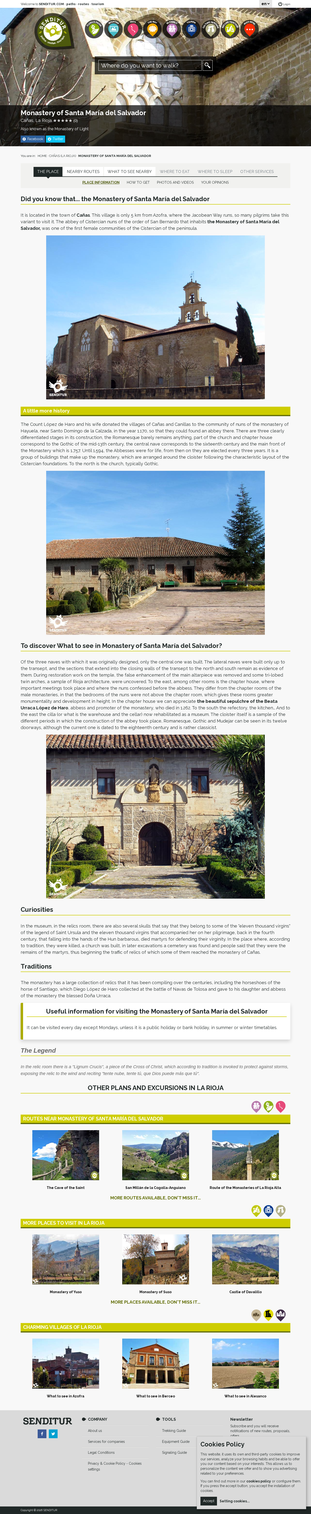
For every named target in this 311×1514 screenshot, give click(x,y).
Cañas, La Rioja (36, 120)
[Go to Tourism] (191, 29)
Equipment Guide (176, 1442)
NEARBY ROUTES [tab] (83, 171)
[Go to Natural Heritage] (230, 29)
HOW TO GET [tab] (138, 182)
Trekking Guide (174, 1431)
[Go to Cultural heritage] (211, 29)
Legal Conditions (101, 1452)
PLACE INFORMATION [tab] (101, 182)
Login (286, 4)
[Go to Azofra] (65, 1364)
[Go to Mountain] (114, 29)
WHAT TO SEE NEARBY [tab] (130, 171)
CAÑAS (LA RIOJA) (62, 156)
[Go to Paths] (133, 29)
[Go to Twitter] (53, 1433)
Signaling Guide (174, 1452)
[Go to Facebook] (42, 1433)
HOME (42, 156)
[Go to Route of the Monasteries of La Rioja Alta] (245, 1155)
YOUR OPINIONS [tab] (215, 182)
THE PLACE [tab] (48, 171)
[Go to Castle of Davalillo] (245, 1259)
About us (95, 1431)
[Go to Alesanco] (245, 1364)
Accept (208, 1501)
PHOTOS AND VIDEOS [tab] (175, 182)
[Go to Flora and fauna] (94, 29)
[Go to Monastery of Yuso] (65, 1259)
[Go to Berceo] (155, 1364)
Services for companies (106, 1442)
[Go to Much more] (250, 29)
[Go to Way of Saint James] (153, 29)
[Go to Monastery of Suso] (155, 1259)
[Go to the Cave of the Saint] (65, 1155)
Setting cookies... (235, 1501)
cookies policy (258, 1481)
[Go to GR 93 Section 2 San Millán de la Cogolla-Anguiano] (155, 1155)
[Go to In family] (172, 29)
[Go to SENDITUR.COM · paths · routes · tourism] (54, 31)
